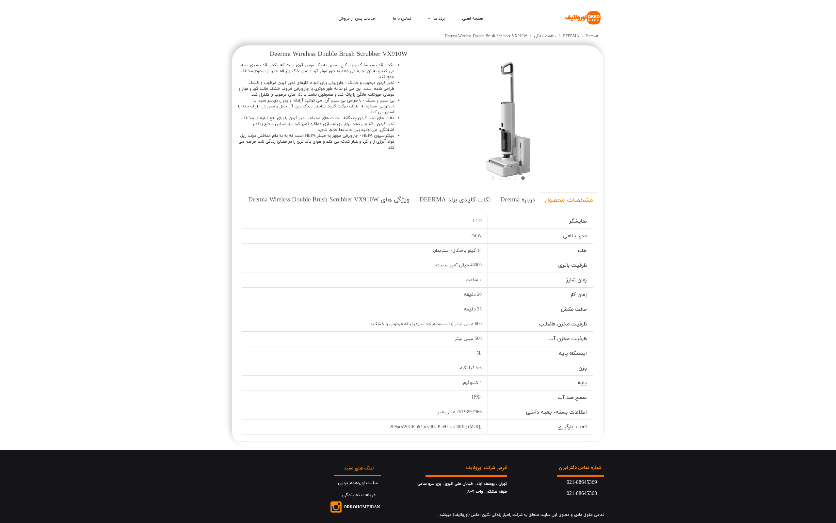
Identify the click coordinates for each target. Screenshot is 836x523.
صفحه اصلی (472, 19)
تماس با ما (402, 19)
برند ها (439, 19)
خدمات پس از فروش (357, 19)
